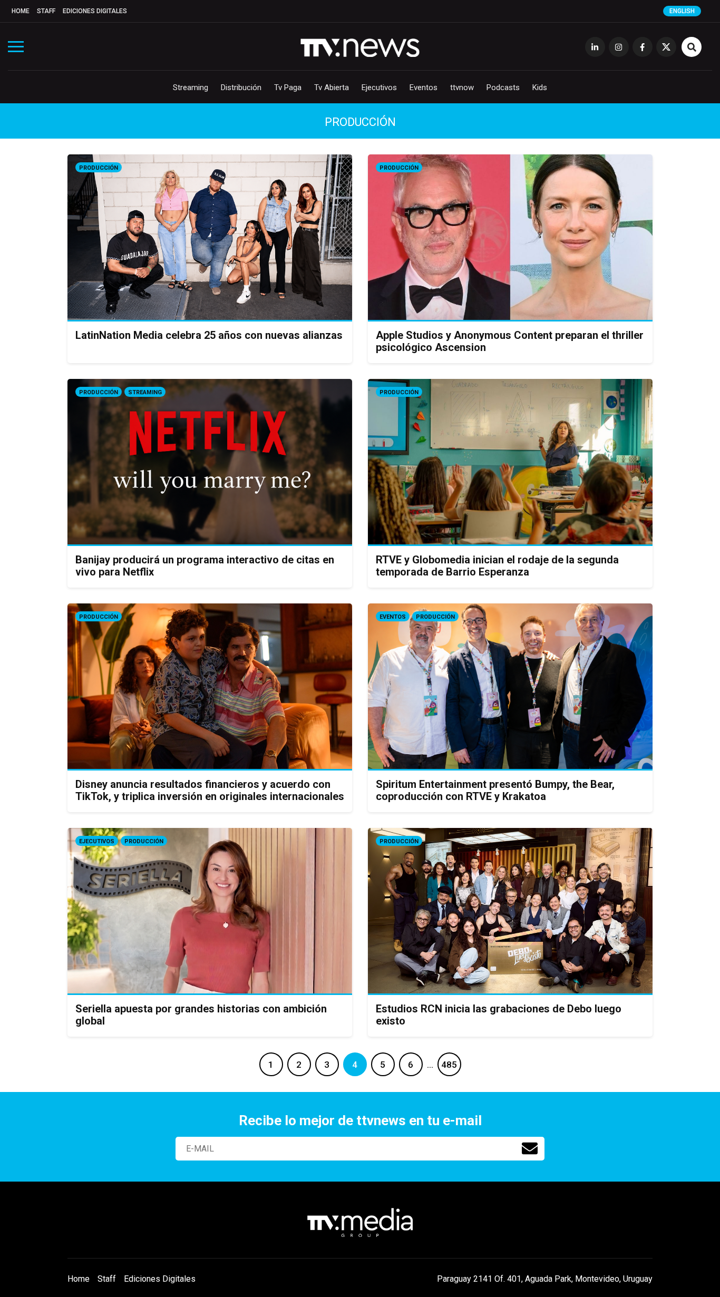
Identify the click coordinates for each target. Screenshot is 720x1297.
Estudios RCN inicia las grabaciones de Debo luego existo (498, 1014)
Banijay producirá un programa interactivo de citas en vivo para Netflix (204, 565)
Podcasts (503, 87)
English (682, 11)
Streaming (190, 87)
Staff (46, 11)
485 (449, 1064)
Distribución (241, 87)
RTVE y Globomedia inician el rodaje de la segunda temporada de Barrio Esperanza (497, 565)
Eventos (423, 87)
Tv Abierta (331, 87)
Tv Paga (287, 87)
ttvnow (462, 87)
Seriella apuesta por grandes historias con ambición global (201, 1014)
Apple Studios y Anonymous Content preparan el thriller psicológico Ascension (510, 341)
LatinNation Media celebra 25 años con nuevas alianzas (209, 335)
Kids (539, 87)
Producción (98, 167)
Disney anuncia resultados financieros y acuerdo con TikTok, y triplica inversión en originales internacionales (209, 790)
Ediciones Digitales (95, 11)
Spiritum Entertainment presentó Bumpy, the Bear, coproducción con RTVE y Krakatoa (495, 790)
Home (21, 11)
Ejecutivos (379, 87)
